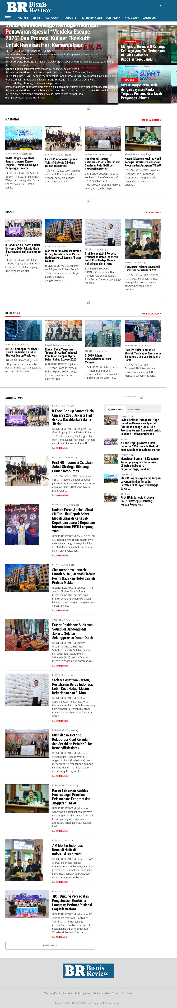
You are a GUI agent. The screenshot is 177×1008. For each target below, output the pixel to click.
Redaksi (67, 993)
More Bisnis (153, 212)
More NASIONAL (151, 120)
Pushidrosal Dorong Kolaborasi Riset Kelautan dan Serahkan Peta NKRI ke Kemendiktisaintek (102, 164)
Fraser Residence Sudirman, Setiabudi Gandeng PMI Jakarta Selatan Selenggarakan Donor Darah (73, 631)
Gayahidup (150, 18)
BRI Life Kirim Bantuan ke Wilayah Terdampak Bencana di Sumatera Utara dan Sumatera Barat (143, 355)
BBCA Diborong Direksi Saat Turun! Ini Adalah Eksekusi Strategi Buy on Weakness (22, 352)
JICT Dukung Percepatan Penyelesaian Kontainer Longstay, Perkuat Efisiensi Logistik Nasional (72, 902)
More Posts (50, 945)
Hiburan (23, 25)
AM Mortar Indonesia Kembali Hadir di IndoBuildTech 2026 (142, 268)
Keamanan (91, 154)
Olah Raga (58, 504)
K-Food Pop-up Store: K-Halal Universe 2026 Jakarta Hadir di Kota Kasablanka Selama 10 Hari (23, 250)
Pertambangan (91, 18)
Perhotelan (41, 25)
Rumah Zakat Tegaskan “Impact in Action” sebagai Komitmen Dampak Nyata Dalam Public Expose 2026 (61, 354)
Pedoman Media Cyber (106, 993)
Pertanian (113, 18)
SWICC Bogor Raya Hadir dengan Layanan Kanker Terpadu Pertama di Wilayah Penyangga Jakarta (21, 163)
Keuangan (52, 18)
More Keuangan (150, 313)
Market (23, 18)
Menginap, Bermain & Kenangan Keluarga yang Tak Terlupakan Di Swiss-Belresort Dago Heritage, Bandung (139, 464)
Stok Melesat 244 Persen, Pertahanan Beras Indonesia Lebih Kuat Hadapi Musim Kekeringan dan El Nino (101, 258)
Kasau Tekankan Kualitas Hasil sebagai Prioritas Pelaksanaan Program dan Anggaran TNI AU (143, 162)
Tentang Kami (52, 993)
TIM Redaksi (62, 448)
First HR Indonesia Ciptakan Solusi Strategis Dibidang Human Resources (61, 163)
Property (69, 18)
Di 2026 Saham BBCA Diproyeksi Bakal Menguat (98, 359)
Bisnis (36, 18)
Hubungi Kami (82, 993)
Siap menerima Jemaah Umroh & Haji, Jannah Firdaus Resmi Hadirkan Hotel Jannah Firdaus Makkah (63, 256)
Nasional (131, 18)
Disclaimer (127, 993)
